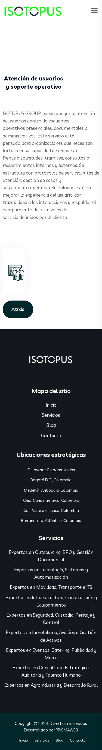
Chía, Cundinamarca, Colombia (51, 500)
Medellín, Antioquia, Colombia (51, 490)
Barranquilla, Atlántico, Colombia (51, 520)
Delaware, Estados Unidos (51, 469)
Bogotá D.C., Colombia (51, 479)
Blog (51, 425)
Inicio (51, 405)
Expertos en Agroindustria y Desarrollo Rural (51, 685)
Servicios (51, 415)
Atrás (17, 309)
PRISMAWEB (67, 730)
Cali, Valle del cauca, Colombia (51, 510)
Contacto (51, 435)
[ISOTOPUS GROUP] (33, 10)
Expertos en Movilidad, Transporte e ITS (51, 587)
